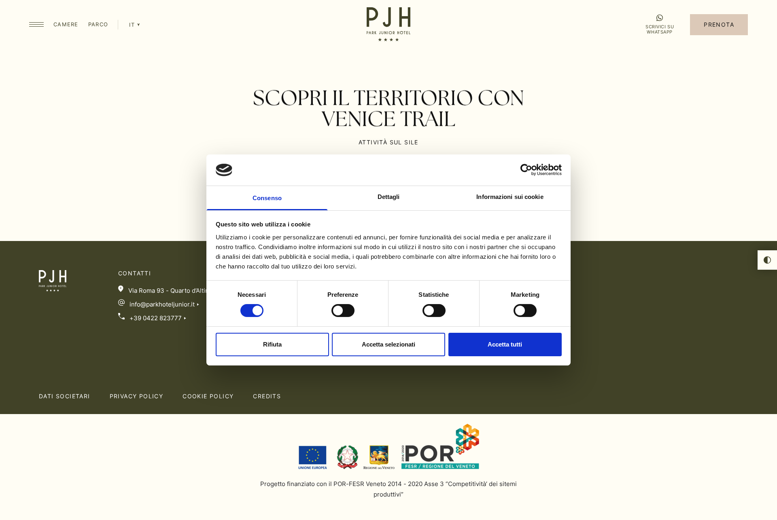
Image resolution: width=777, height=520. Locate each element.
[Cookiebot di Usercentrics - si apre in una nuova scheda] (526, 170)
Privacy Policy (136, 396)
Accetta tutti (505, 344)
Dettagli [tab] (389, 196)
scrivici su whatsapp (659, 29)
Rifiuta (272, 344)
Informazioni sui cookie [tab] (509, 196)
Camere (66, 24)
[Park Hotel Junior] (388, 25)
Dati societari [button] (64, 396)
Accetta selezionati (388, 344)
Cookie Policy (208, 396)
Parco (98, 24)
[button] (36, 24)
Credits (267, 396)
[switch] (343, 310)
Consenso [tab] (267, 197)
